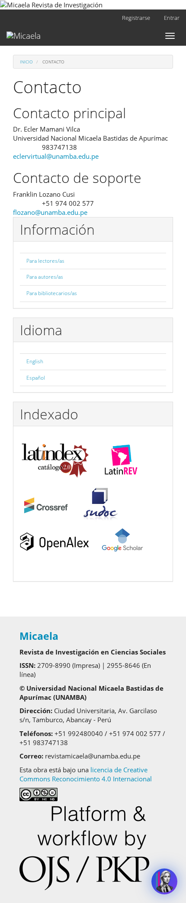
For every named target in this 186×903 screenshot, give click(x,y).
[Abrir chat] (164, 881)
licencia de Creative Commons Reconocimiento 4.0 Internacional (87, 774)
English (34, 361)
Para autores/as (44, 276)
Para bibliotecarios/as (51, 293)
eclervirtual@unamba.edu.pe (56, 156)
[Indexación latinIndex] (55, 457)
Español (35, 377)
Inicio (26, 62)
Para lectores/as (45, 260)
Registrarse (136, 18)
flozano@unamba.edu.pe (50, 212)
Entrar (172, 18)
